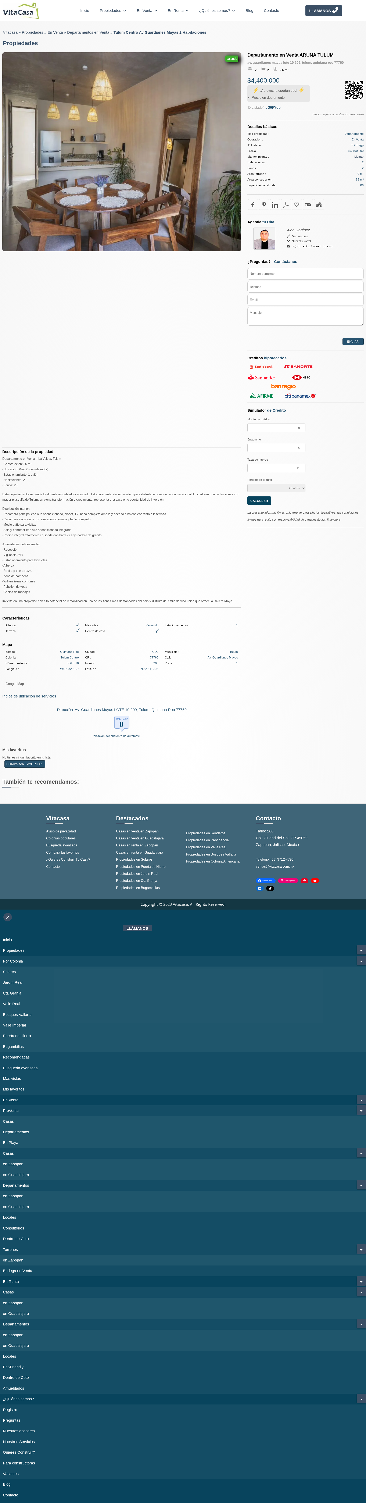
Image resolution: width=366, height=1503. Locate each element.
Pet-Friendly (13, 1367)
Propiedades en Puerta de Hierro (141, 866)
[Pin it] (264, 204)
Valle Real (11, 1004)
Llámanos (320, 11)
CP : (88, 657)
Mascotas (91, 625)
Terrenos (10, 1249)
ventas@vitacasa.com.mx (275, 866)
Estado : (11, 651)
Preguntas (11, 1420)
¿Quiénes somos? (214, 10)
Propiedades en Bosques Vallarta (211, 854)
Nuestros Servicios (19, 1442)
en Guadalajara (16, 1175)
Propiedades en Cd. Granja (136, 880)
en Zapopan (13, 1164)
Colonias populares (61, 838)
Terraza (11, 631)
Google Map (15, 684)
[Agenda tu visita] (319, 204)
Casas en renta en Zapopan (137, 845)
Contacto (271, 10)
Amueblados (13, 1388)
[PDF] (286, 204)
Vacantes (11, 1474)
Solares (9, 972)
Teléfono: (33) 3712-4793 (275, 859)
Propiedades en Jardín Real (137, 873)
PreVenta (11, 1110)
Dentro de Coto (16, 1239)
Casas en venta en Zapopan (137, 831)
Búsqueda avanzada (61, 845)
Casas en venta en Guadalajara (140, 838)
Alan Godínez (298, 230)
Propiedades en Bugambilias (138, 888)
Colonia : (11, 657)
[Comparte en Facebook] (253, 204)
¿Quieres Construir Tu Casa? (68, 859)
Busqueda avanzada (20, 1068)
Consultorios (13, 1228)
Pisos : (169, 663)
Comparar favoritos (24, 764)
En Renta (176, 10)
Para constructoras (19, 1463)
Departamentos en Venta (88, 32)
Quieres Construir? (19, 1452)
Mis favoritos (13, 1089)
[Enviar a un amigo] (308, 204)
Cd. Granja (12, 993)
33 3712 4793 (301, 241)
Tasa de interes (257, 459)
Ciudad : (90, 651)
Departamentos (16, 1132)
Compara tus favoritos (62, 852)
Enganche (254, 439)
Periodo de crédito (259, 479)
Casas (8, 1121)
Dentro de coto (95, 631)
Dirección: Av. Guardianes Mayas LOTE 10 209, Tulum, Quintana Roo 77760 (122, 710)
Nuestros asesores (19, 1431)
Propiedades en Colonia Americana (213, 861)
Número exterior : (17, 663)
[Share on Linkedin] (275, 204)
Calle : (169, 657)
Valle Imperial (14, 1025)
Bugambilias (13, 1047)
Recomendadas (16, 1057)
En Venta (144, 10)
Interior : (90, 663)
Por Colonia (13, 961)
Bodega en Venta (17, 1271)
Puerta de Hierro (17, 1036)
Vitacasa (10, 32)
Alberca (11, 625)
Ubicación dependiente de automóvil (116, 736)
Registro (10, 1410)
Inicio (84, 10)
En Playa (10, 1142)
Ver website (300, 236)
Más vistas (12, 1079)
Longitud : (12, 669)
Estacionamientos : (177, 625)
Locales (9, 1217)
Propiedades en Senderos (205, 833)
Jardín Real (12, 982)
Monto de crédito (258, 419)
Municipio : (172, 651)
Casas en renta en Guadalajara (139, 852)
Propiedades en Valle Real (206, 847)
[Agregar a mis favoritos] (297, 204)
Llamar (359, 156)
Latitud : (90, 669)
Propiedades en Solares (134, 859)
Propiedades (110, 10)
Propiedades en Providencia (207, 840)
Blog (249, 10)
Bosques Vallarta (17, 1015)
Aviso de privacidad (61, 831)
